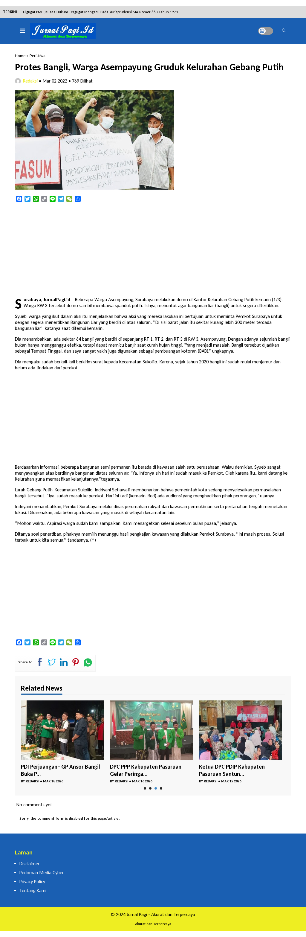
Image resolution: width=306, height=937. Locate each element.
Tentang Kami (32, 890)
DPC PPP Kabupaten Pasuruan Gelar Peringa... (145, 770)
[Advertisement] (153, 250)
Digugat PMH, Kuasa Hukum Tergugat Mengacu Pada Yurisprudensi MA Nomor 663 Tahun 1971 (100, 12)
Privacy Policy (32, 881)
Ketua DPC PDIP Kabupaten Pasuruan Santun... (232, 770)
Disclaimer (29, 863)
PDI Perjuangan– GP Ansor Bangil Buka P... (60, 770)
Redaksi (30, 81)
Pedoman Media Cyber (41, 872)
